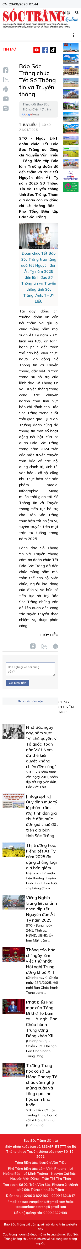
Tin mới (9, 49)
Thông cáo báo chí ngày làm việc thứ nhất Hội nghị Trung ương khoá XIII (40, 961)
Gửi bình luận (17, 683)
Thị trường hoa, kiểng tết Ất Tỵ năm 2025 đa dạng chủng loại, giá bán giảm (42, 856)
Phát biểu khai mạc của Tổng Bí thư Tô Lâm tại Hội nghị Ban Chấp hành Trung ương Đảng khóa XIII (41, 1018)
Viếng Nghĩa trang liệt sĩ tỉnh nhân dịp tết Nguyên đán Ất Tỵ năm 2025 (41, 909)
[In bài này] (5, 89)
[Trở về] (5, 108)
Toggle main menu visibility (76, 35)
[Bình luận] (5, 98)
